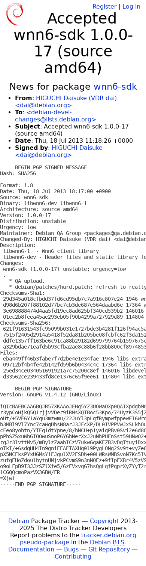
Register (104, 6)
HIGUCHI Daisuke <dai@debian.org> (59, 151)
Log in (131, 6)
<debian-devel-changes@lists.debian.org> (55, 116)
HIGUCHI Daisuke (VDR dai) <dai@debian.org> (66, 102)
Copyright (104, 521)
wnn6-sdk (115, 86)
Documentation (31, 549)
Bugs (71, 549)
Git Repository (109, 549)
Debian (18, 521)
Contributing (73, 556)
